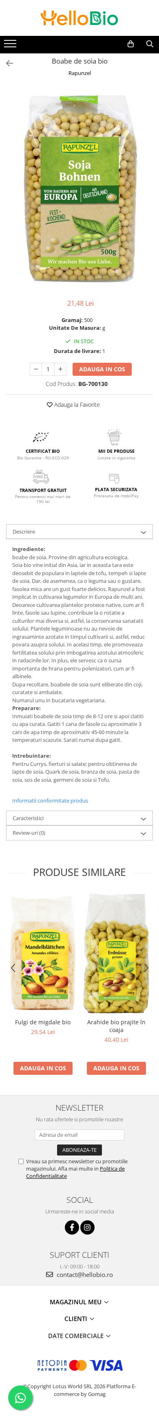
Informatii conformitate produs (50, 800)
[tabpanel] (79, 189)
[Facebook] (72, 1227)
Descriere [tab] (24, 531)
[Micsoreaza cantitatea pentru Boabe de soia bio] (36, 369)
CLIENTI (76, 1318)
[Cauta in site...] (150, 44)
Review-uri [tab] (29, 832)
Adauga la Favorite (76, 404)
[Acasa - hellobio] (79, 18)
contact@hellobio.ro (84, 1274)
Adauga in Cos (102, 369)
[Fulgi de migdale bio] (42, 953)
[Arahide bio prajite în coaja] (116, 953)
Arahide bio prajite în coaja (116, 1026)
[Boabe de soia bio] (79, 189)
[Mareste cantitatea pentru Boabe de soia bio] (60, 369)
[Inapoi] (6, 63)
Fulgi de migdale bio (43, 1022)
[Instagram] (87, 1227)
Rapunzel (79, 73)
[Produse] (11, 46)
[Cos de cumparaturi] (130, 44)
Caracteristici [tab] (28, 818)
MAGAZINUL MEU (76, 1302)
